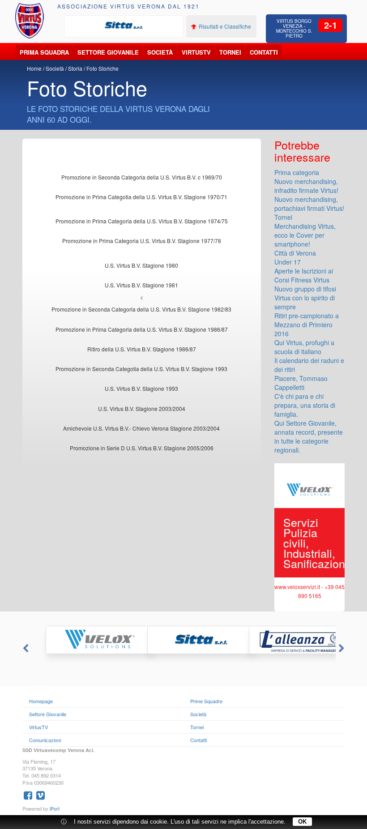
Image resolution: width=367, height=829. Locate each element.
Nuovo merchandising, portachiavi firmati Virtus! (309, 204)
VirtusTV (196, 52)
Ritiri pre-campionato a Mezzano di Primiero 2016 (306, 324)
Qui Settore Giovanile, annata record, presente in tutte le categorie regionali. (308, 436)
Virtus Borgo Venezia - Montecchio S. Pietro (294, 28)
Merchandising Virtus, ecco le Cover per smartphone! (305, 235)
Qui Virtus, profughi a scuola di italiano (304, 347)
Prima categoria (296, 172)
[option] (124, 25)
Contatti (264, 52)
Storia (75, 68)
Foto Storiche (102, 68)
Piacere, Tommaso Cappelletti (301, 383)
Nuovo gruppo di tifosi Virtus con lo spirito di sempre (305, 297)
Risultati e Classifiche (224, 26)
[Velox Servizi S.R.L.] (82, 640)
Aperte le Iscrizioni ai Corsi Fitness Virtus (303, 275)
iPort (55, 808)
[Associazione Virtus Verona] (29, 20)
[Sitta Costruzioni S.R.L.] (124, 25)
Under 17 (287, 261)
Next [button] (342, 648)
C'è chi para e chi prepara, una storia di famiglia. (304, 405)
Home (34, 68)
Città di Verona (295, 252)
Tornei (230, 52)
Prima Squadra (44, 52)
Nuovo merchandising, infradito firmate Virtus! (306, 186)
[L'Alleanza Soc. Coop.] (285, 640)
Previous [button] (24, 648)
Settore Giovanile (108, 52)
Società (160, 52)
